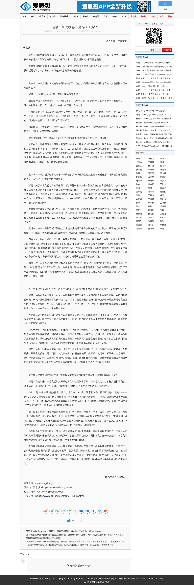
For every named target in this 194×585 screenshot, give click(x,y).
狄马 (162, 195)
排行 (170, 16)
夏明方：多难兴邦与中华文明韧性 (151, 110)
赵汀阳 (139, 180)
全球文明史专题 (55, 491)
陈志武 (163, 169)
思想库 (134, 16)
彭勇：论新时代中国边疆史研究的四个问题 (155, 66)
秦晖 (138, 158)
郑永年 (163, 158)
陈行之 (151, 158)
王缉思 (139, 191)
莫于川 (151, 224)
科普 (162, 16)
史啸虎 (151, 199)
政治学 (53, 16)
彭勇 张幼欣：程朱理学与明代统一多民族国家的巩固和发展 (162, 90)
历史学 (115, 16)
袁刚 (150, 217)
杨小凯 (163, 217)
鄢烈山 (139, 165)
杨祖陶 (139, 176)
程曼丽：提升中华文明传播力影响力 (152, 122)
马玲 (138, 195)
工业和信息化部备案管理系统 (97, 581)
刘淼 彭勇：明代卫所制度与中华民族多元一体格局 (158, 78)
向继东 (163, 176)
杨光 (162, 228)
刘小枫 (151, 202)
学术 (33, 491)
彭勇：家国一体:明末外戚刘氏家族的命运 (154, 98)
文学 (106, 16)
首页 (25, 16)
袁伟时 (139, 199)
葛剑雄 (139, 213)
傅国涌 (151, 165)
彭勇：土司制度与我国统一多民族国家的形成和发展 (159, 74)
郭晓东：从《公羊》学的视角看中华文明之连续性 (158, 138)
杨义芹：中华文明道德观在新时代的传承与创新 (157, 126)
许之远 (139, 217)
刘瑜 (162, 210)
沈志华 (151, 176)
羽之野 (163, 224)
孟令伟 (163, 202)
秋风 (138, 202)
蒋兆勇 (163, 206)
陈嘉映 (163, 165)
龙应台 (139, 162)
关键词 (144, 16)
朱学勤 (151, 221)
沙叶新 (151, 210)
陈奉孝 (151, 191)
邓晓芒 (163, 188)
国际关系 (64, 16)
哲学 (124, 16)
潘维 (162, 221)
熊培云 (163, 199)
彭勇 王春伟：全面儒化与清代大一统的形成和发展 (158, 94)
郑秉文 (139, 224)
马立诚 (163, 173)
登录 (74, 565)
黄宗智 (139, 169)
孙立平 (151, 228)
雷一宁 (139, 206)
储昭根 (151, 213)
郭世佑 (163, 191)
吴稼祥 (163, 213)
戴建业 (151, 180)
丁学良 (151, 162)
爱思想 (43, 7)
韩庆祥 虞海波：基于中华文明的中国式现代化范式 (158, 130)
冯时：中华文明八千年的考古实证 (151, 114)
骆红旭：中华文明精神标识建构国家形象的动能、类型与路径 (163, 134)
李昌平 (163, 180)
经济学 (42, 16)
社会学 (75, 16)
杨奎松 (151, 184)
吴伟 (138, 210)
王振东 (151, 195)
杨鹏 (150, 188)
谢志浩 (139, 228)
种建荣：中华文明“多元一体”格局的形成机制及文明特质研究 (162, 118)
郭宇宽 (151, 173)
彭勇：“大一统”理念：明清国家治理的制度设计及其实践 (160, 62)
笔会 (153, 16)
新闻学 (86, 16)
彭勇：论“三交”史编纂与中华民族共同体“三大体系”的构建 (161, 70)
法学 (33, 16)
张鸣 (138, 184)
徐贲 (138, 173)
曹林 (162, 162)
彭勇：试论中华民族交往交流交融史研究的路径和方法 (160, 82)
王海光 (163, 184)
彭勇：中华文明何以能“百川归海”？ (151, 86)
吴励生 (139, 221)
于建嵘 (151, 169)
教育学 (96, 16)
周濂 (138, 188)
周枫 (150, 206)
